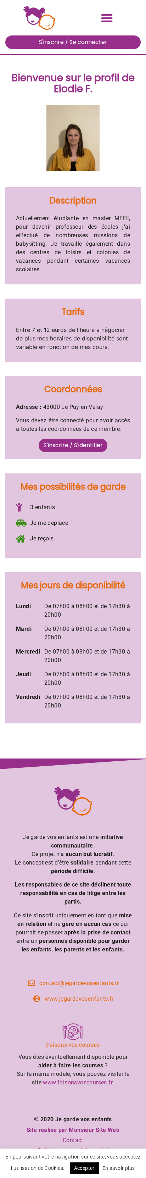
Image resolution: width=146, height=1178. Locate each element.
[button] (106, 18)
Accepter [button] (84, 1168)
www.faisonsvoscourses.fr (77, 1082)
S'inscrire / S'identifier (73, 445)
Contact (73, 1140)
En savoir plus (118, 1168)
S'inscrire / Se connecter (73, 42)
